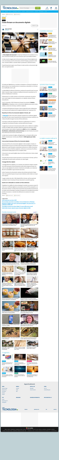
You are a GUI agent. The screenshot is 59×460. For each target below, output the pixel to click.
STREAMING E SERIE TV (17, 11)
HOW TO (23, 11)
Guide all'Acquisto (47, 389)
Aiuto (25, 430)
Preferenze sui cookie (21, 430)
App (17, 391)
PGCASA (24, 429)
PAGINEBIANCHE (28, 429)
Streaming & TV (5, 400)
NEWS (3, 11)
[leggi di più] (37, 29)
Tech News (4, 391)
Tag (46, 409)
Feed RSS (26, 409)
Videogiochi (4, 402)
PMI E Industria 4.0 (48, 397)
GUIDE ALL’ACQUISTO (52, 100)
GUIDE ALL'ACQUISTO (30, 11)
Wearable (31, 388)
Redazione (18, 397)
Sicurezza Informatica (35, 397)
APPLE (10, 11)
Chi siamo (4, 430)
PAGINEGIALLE (13, 429)
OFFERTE (36, 11)
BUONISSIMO (49, 429)
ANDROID (6, 11)
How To (45, 388)
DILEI (37, 429)
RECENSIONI (41, 11)
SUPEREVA (53, 429)
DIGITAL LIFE (29, 361)
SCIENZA (16, 373)
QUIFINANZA (44, 429)
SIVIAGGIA (40, 429)
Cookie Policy (15, 430)
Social (3, 399)
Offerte (3, 394)
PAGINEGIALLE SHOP (19, 429)
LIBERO (5, 429)
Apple (17, 389)
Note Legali (8, 430)
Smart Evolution (33, 389)
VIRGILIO (8, 429)
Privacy (11, 430)
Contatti (55, 409)
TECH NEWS (29, 373)
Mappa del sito (36, 409)
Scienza (3, 392)
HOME (3, 16)
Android (17, 388)
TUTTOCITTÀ (34, 429)
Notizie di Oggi (4, 388)
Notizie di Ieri (4, 389)
